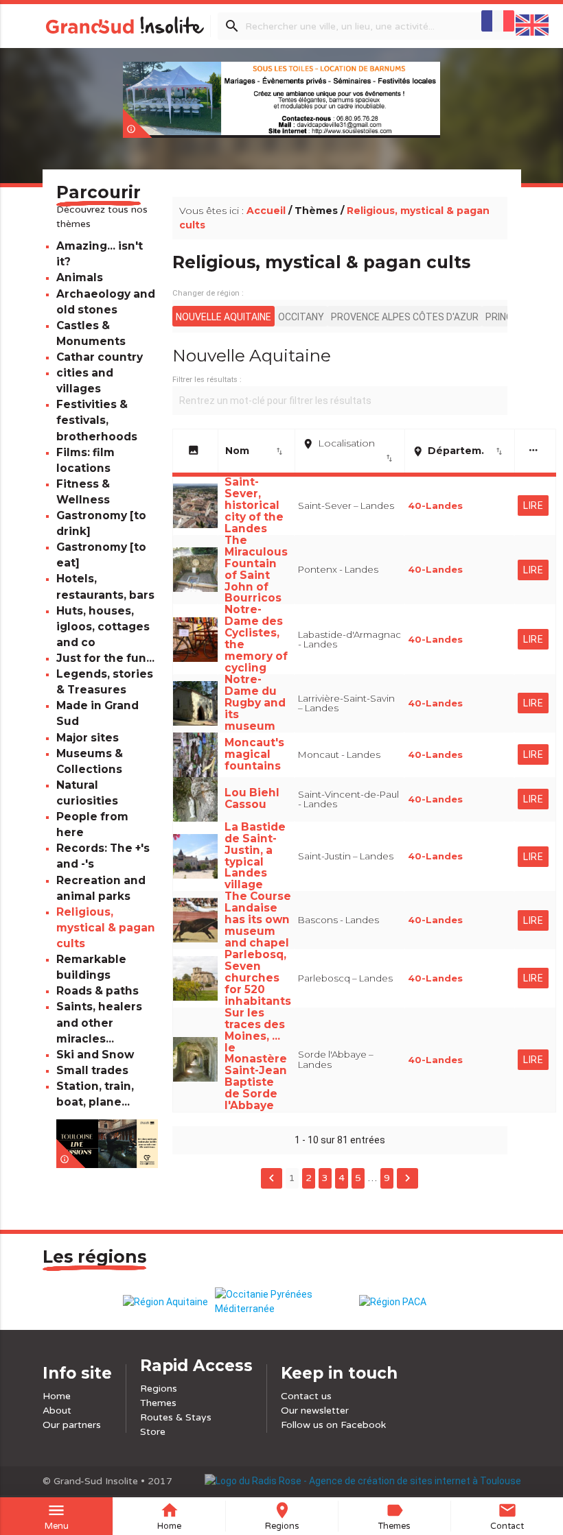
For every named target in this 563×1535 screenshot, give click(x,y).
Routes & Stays (175, 1417)
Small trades (92, 1070)
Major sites (87, 737)
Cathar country (99, 357)
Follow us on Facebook (333, 1425)
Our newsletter (315, 1410)
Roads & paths (97, 990)
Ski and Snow (95, 1054)
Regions (158, 1388)
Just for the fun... (105, 658)
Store (152, 1432)
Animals (79, 277)
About (57, 1410)
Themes (158, 1403)
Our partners (72, 1425)
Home (57, 1396)
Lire (533, 505)
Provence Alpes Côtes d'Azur (405, 316)
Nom (254, 450)
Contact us (306, 1396)
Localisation (348, 450)
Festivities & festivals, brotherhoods (96, 420)
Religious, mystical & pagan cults (105, 927)
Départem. (458, 450)
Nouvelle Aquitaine (223, 316)
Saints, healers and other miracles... (99, 1022)
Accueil (266, 210)
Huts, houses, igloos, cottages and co (103, 626)
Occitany (301, 316)
